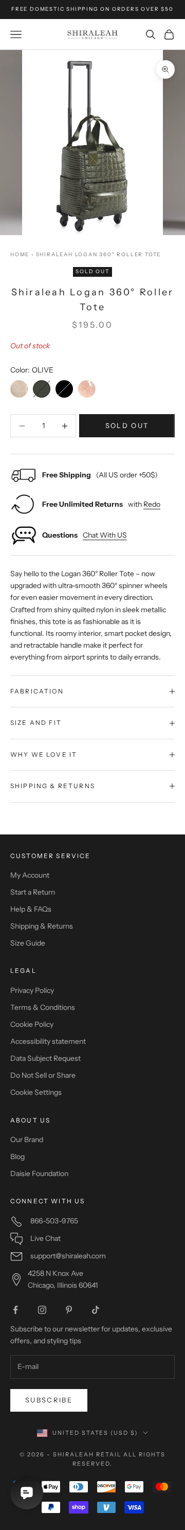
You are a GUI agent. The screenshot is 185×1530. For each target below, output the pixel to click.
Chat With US (105, 535)
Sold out (127, 425)
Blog (17, 1156)
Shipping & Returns (41, 926)
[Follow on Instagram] (42, 1310)
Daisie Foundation (39, 1173)
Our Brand (26, 1139)
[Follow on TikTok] (95, 1310)
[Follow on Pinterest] (69, 1310)
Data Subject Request (45, 1058)
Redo (151, 504)
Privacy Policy (32, 990)
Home (19, 254)
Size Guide (27, 943)
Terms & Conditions (42, 1007)
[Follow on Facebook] (15, 1310)
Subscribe (48, 1400)
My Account (29, 875)
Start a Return (32, 892)
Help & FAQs (30, 909)
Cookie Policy (31, 1024)
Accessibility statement (48, 1041)
